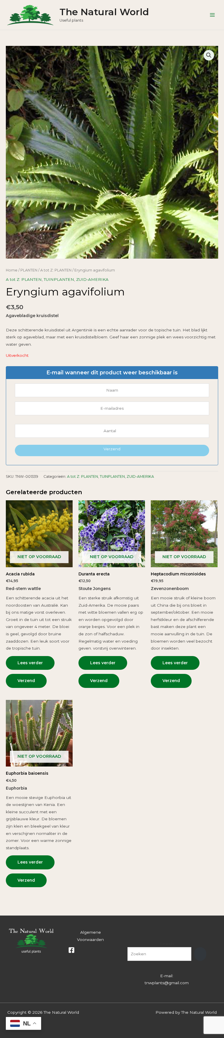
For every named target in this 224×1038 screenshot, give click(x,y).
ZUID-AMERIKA (92, 279)
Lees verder (30, 662)
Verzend (112, 449)
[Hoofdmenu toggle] (212, 14)
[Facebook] (71, 950)
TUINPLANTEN (59, 279)
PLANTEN (28, 270)
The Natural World (104, 12)
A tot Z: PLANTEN (55, 270)
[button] (209, 55)
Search (167, 943)
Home (12, 270)
